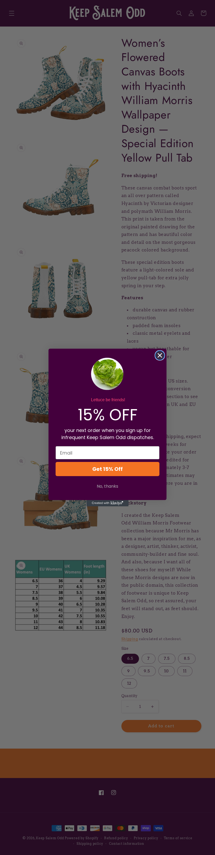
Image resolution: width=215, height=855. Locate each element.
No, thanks (107, 486)
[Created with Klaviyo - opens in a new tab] (107, 503)
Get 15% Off (107, 469)
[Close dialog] (159, 355)
